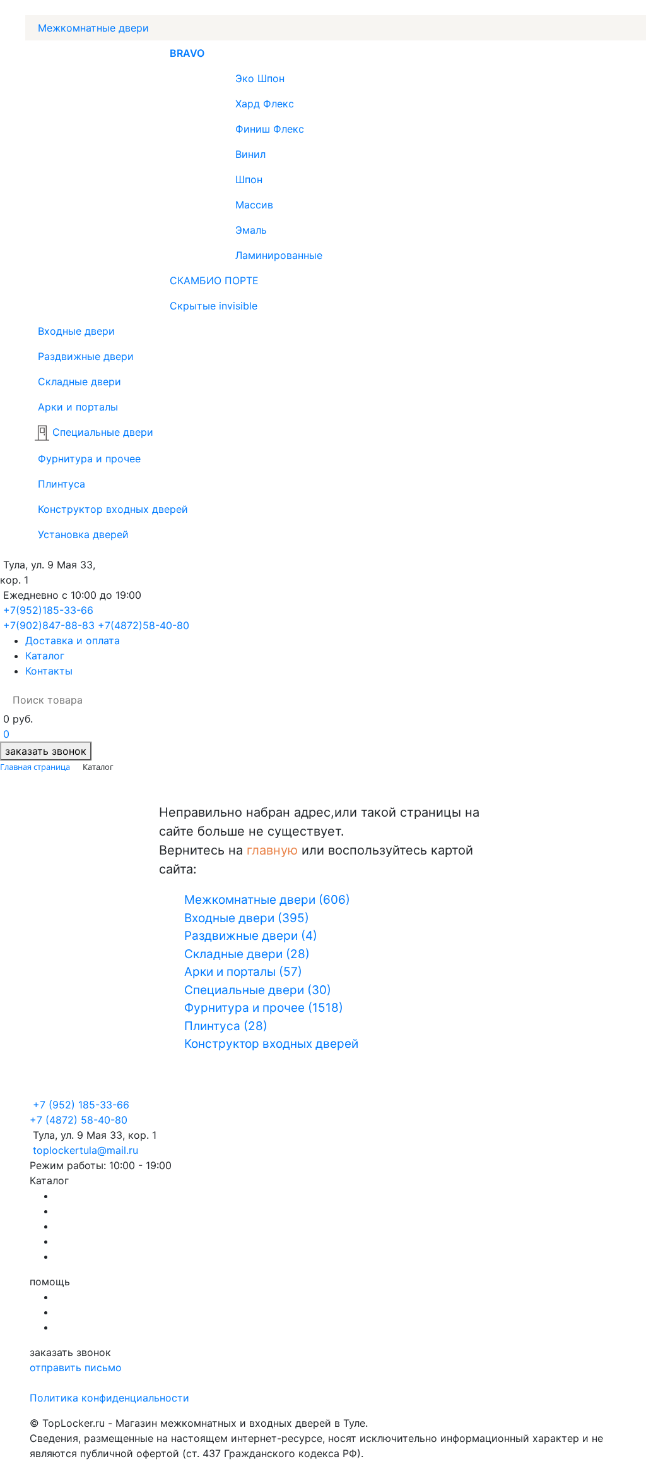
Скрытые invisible (213, 305)
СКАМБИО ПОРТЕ (214, 280)
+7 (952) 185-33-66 (81, 1104)
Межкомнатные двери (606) (267, 899)
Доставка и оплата (72, 640)
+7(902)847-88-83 (49, 625)
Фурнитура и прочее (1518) (263, 1007)
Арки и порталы (76, 406)
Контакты (49, 670)
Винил (250, 154)
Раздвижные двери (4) (250, 935)
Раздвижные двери (84, 356)
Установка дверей (82, 534)
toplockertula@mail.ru (85, 1150)
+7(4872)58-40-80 (143, 625)
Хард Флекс (264, 103)
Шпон (248, 179)
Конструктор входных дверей (111, 509)
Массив (254, 204)
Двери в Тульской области (122, 1256)
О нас (69, 1296)
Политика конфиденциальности (109, 1397)
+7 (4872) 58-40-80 (78, 1120)
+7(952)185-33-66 (48, 610)
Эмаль (251, 230)
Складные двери (78, 381)
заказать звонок (45, 751)
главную (272, 850)
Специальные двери (101, 432)
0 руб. (18, 718)
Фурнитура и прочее (88, 458)
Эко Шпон (260, 78)
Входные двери (75, 331)
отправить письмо (76, 1367)
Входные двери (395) (246, 918)
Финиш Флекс (269, 129)
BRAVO (187, 53)
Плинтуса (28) (225, 1026)
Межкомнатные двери (92, 27)
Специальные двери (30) (257, 990)
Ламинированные (278, 255)
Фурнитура (82, 1226)
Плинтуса (60, 483)
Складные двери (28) (247, 954)
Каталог (44, 655)
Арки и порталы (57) (243, 971)
